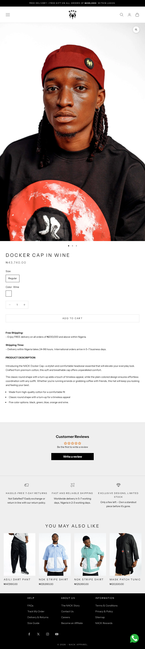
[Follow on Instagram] (47, 634)
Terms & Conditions (106, 605)
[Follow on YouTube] (57, 634)
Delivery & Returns (37, 617)
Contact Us (67, 611)
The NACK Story (70, 605)
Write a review (72, 456)
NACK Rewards (103, 623)
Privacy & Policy (104, 611)
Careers (65, 617)
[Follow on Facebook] (29, 634)
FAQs (30, 605)
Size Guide (33, 623)
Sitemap (100, 617)
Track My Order (35, 611)
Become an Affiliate (72, 623)
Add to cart (72, 318)
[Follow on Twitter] (38, 634)
